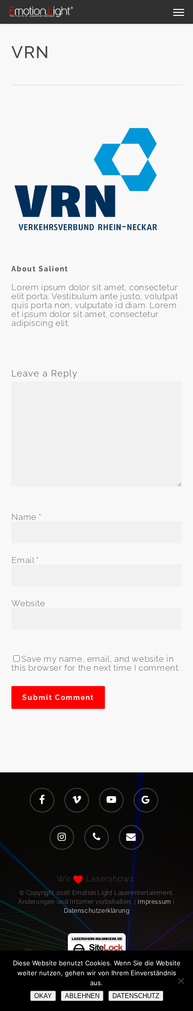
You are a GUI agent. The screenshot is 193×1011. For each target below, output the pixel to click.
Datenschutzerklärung (97, 910)
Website (28, 603)
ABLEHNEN (82, 996)
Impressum (154, 901)
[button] (178, 12)
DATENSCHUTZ (135, 996)
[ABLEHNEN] (181, 981)
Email (25, 560)
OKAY (43, 996)
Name (26, 517)
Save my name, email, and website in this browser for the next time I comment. (95, 663)
